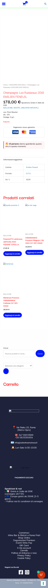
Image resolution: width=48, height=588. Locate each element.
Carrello (24, 550)
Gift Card (24, 545)
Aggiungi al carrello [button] (12, 253)
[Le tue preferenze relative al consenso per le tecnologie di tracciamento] (43, 583)
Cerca (5, 347)
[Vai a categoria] (6, 371)
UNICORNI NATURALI (17, 84)
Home (5, 84)
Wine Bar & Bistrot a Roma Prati (24, 535)
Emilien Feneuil (32, 167)
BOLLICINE (8, 107)
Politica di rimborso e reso (24, 552)
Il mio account (24, 547)
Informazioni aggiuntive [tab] (12, 159)
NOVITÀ (17, 107)
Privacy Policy (24, 555)
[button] (45, 4)
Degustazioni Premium (24, 540)
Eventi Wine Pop (24, 542)
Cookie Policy (24, 558)
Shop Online (24, 537)
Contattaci (24, 532)
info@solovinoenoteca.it (26, 442)
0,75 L (28, 173)
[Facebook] (20, 572)
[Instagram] (27, 572)
